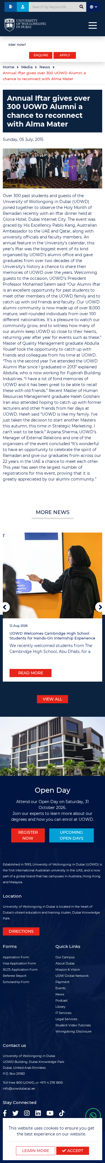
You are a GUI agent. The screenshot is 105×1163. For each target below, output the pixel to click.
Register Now (28, 835)
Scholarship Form (16, 982)
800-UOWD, (25, 1083)
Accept (74, 1150)
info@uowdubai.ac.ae (19, 1088)
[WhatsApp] (93, 1116)
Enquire (41, 55)
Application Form (16, 957)
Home (8, 67)
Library (60, 1007)
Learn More (35, 1150)
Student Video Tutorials (73, 1025)
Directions (21, 931)
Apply (65, 55)
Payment (62, 982)
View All (52, 699)
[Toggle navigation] (93, 25)
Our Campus (64, 957)
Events (60, 988)
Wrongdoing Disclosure (73, 1031)
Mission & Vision (67, 970)
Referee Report (14, 976)
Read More (30, 672)
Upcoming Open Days (71, 835)
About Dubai (64, 963)
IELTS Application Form (20, 970)
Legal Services (66, 1019)
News (44, 67)
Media (27, 67)
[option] (52, 44)
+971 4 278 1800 (51, 1083)
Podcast (61, 1000)
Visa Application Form (19, 963)
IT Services (63, 1013)
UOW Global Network (72, 976)
